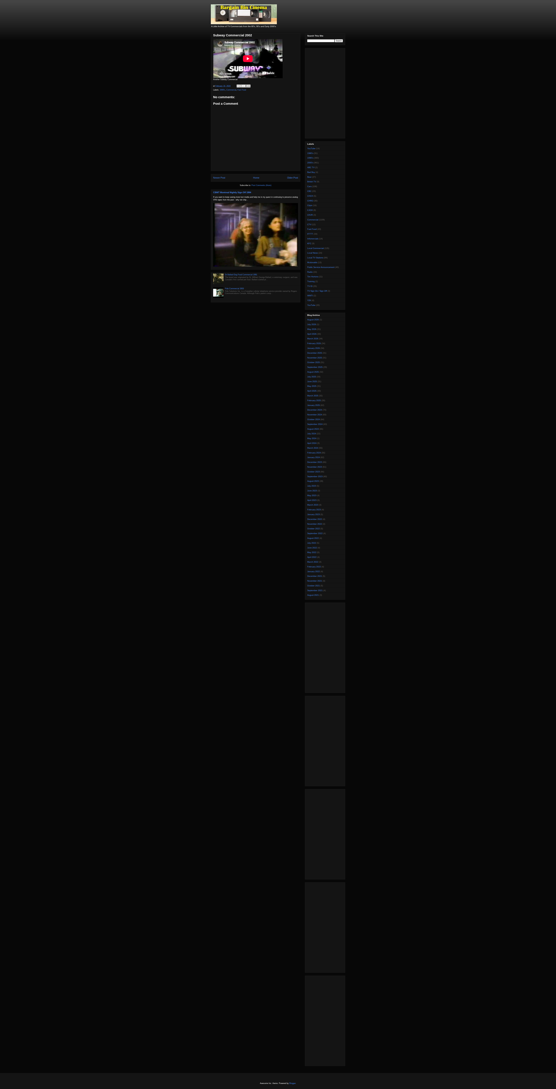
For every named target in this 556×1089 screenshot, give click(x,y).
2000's (222, 90)
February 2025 (314, 400)
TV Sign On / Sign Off (317, 291)
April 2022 (312, 557)
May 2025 (311, 386)
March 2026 (312, 338)
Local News (312, 253)
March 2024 (312, 448)
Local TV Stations (315, 257)
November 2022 (314, 524)
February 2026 (314, 343)
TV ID (309, 286)
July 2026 (311, 324)
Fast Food (241, 90)
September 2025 (315, 367)
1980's (310, 153)
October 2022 (313, 528)
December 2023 (314, 462)
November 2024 (314, 414)
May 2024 (311, 438)
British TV (311, 181)
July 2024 (311, 433)
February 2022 (314, 566)
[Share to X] (243, 86)
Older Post (292, 178)
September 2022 (315, 533)
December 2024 (314, 410)
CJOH (310, 210)
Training (311, 281)
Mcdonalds (312, 262)
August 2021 (313, 595)
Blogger (292, 1083)
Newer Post (219, 178)
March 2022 (312, 562)
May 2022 (311, 552)
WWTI (310, 295)
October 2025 (313, 362)
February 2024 (314, 453)
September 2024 (315, 424)
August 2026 (313, 319)
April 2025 (312, 391)
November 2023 (314, 467)
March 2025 (312, 395)
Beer (309, 177)
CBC (309, 191)
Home (256, 178)
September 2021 (315, 590)
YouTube (311, 148)
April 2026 (312, 334)
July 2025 (311, 377)
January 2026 (313, 348)
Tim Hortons (312, 276)
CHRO (310, 201)
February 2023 (314, 509)
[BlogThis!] (240, 86)
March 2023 (312, 505)
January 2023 (313, 514)
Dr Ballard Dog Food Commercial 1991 (241, 275)
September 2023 (315, 476)
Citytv (309, 205)
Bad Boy (311, 172)
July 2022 (311, 543)
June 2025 (312, 381)
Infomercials (312, 238)
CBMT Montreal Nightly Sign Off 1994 (232, 192)
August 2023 (313, 481)
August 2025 (313, 372)
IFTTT (310, 234)
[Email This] (238, 86)
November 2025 (314, 358)
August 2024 (313, 429)
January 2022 (313, 571)
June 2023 (312, 490)
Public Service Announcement (320, 267)
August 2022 (313, 538)
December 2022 (314, 519)
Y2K (309, 300)
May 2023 (311, 495)
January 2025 (313, 405)
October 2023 (313, 472)
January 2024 (313, 457)
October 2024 (313, 419)
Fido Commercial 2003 (234, 288)
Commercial (231, 90)
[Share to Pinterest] (249, 86)
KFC (309, 243)
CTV (309, 224)
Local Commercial (315, 248)
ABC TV (310, 167)
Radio (310, 272)
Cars (309, 186)
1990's (310, 158)
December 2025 (314, 353)
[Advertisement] (325, 92)
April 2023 (312, 500)
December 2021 (314, 576)
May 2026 (311, 329)
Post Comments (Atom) (261, 185)
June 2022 (312, 548)
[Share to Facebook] (246, 86)
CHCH (310, 196)
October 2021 (313, 585)
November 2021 (314, 581)
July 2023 (311, 486)
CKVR (310, 215)
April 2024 (312, 443)
